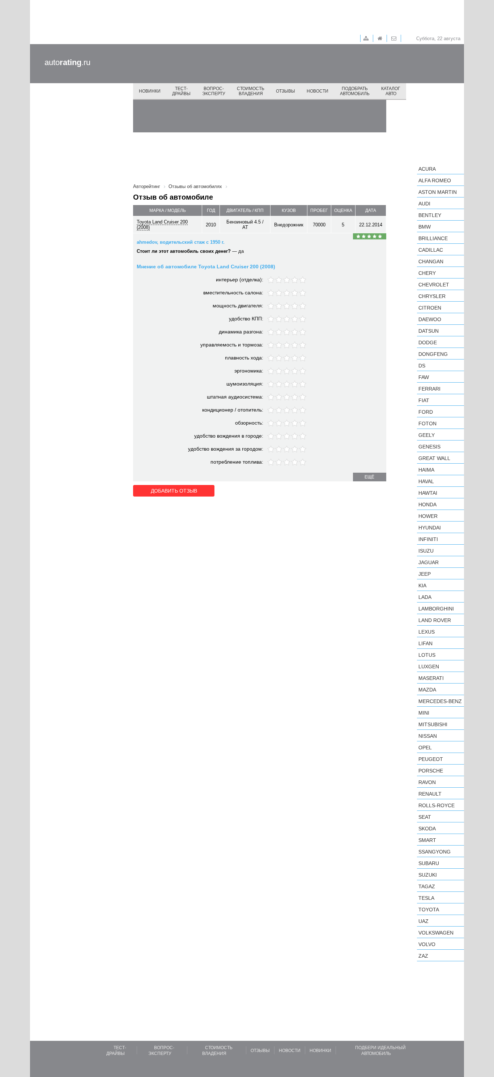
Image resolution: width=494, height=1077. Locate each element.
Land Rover (434, 620)
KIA (422, 585)
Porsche (430, 771)
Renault (430, 794)
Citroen (429, 308)
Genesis (429, 447)
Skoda (427, 828)
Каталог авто (390, 91)
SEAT (424, 817)
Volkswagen (435, 933)
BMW (424, 227)
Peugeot (430, 759)
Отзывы (285, 91)
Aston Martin (437, 192)
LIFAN (425, 643)
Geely (426, 435)
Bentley (429, 215)
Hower (428, 516)
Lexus (426, 632)
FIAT (423, 400)
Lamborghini (436, 609)
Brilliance (433, 238)
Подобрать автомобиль (355, 91)
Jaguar (428, 562)
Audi (424, 204)
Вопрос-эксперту (213, 91)
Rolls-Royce (436, 805)
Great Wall (434, 458)
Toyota (428, 909)
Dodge (427, 342)
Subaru (428, 863)
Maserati (431, 678)
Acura (427, 169)
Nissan (427, 736)
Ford (425, 412)
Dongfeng (433, 354)
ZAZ (423, 956)
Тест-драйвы (181, 91)
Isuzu (426, 551)
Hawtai (427, 493)
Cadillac (430, 250)
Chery (427, 273)
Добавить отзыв (174, 491)
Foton (427, 423)
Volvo (426, 944)
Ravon (427, 782)
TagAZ (426, 886)
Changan (430, 261)
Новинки (150, 91)
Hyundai (429, 528)
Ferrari (429, 389)
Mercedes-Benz (440, 701)
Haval (426, 481)
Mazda (427, 690)
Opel (425, 747)
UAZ (423, 921)
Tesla (426, 898)
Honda (427, 504)
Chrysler (432, 296)
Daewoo (429, 319)
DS (421, 366)
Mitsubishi (432, 724)
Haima (426, 470)
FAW (423, 377)
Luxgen (428, 666)
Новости (317, 91)
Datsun (428, 331)
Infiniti (428, 539)
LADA (424, 597)
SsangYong (434, 852)
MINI (423, 713)
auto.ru (67, 62)
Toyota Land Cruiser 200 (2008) (162, 224)
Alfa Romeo (434, 180)
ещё (369, 477)
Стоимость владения (250, 91)
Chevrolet (433, 285)
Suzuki (427, 875)
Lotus (426, 655)
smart (427, 840)
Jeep (424, 574)
